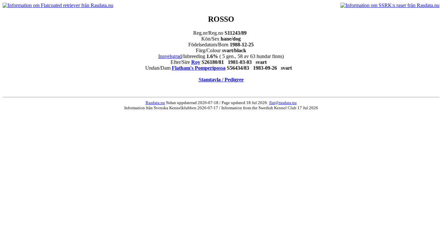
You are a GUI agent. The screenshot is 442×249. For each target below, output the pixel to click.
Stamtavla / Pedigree (221, 79)
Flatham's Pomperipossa (199, 68)
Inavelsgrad (170, 56)
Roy (195, 62)
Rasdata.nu (155, 102)
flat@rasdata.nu (283, 102)
